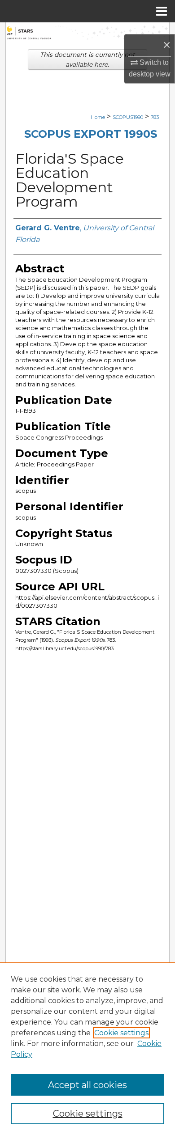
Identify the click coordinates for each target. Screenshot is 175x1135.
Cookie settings (121, 1033)
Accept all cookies (87, 1085)
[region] (87, 1048)
